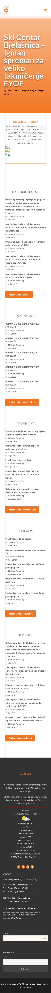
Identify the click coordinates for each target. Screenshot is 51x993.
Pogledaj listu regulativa (20, 613)
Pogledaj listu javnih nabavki (22, 402)
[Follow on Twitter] (23, 867)
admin (9, 90)
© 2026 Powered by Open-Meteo (25, 857)
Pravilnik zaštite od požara (18, 460)
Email (5, 957)
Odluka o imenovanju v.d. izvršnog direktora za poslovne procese (21, 490)
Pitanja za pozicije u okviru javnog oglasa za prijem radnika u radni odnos (25, 433)
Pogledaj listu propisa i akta (22, 509)
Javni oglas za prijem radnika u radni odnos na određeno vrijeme (22, 275)
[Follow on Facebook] (18, 867)
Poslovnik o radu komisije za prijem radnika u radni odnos (22, 447)
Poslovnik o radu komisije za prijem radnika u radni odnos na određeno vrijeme (22, 475)
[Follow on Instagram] (27, 867)
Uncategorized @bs (35, 90)
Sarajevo (25, 810)
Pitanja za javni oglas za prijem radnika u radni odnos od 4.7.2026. (25, 243)
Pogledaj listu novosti (19, 294)
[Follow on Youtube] (32, 867)
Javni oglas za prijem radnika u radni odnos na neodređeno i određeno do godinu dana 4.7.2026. (23, 260)
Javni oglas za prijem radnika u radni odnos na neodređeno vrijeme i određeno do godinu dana (25, 227)
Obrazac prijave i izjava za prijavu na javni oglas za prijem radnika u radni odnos (25, 719)
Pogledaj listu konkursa (20, 738)
